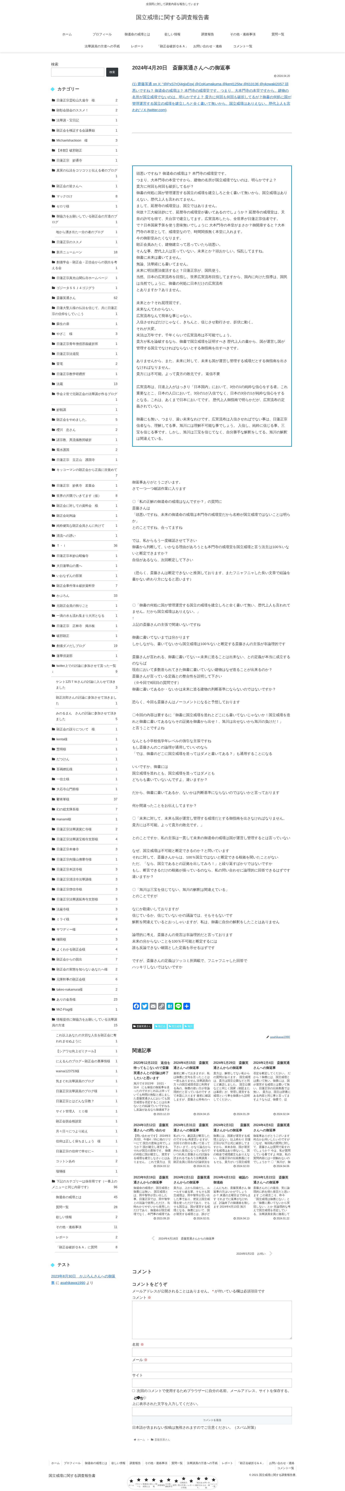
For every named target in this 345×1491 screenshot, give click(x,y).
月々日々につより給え (86, 1131)
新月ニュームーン (87, 252)
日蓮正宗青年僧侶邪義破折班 (87, 344)
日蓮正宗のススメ (87, 242)
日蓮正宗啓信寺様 (87, 889)
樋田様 (87, 939)
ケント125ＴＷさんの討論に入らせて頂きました (86, 684)
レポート (86, 1237)
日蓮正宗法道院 (87, 353)
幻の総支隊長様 (87, 809)
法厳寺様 (87, 909)
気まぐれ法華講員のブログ (86, 1081)
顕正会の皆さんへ (87, 186)
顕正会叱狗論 (87, 515)
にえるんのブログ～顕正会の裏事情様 (86, 1061)
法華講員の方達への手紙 (202, 1463)
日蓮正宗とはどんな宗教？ (86, 1101)
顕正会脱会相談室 (86, 1121)
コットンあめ (86, 1161)
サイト (137, 1375)
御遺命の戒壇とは (86, 1197)
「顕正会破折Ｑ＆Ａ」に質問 (86, 1247)
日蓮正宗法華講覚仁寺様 (87, 829)
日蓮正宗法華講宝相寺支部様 (87, 839)
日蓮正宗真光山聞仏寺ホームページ (87, 278)
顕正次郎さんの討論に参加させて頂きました (86, 700)
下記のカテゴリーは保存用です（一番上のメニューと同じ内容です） (84, 1184)
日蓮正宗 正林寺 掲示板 (87, 626)
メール (140, 1360)
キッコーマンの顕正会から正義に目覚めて (87, 472)
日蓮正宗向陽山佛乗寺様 (87, 859)
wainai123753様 (86, 1071)
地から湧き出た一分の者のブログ (86, 232)
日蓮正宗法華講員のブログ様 (86, 1091)
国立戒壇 (176, 1026)
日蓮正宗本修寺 (87, 849)
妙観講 (87, 409)
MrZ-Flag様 (87, 1009)
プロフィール (72, 1463)
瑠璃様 (86, 1171)
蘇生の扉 (87, 324)
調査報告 (135, 1463)
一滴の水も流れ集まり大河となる (87, 615)
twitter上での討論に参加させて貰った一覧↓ (84, 668)
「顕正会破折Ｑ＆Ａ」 (251, 1463)
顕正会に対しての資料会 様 (87, 505)
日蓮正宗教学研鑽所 (87, 374)
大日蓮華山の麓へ (87, 565)
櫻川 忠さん (87, 430)
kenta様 (87, 739)
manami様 (87, 819)
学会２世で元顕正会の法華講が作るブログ (87, 396)
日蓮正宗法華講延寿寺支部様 (87, 899)
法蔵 (87, 384)
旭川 (190, 1026)
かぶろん (87, 595)
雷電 (87, 363)
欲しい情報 (86, 1217)
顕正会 (162, 1026)
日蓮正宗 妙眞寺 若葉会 (87, 485)
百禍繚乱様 (87, 769)
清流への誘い (87, 535)
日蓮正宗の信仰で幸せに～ (86, 1151)
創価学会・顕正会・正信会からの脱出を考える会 (84, 265)
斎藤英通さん (144, 1026)
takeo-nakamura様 (87, 989)
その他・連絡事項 (86, 1227)
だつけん (87, 759)
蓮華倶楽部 (87, 655)
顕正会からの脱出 (87, 959)
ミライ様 (87, 919)
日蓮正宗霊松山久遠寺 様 (87, 100)
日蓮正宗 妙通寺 (87, 160)
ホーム (55, 1463)
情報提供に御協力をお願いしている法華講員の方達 (84, 1022)
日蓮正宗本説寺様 (87, 869)
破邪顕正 (87, 636)
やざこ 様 (87, 334)
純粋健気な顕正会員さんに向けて (87, 525)
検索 (54, 64)
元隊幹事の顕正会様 (87, 979)
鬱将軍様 (87, 799)
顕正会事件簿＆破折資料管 (87, 585)
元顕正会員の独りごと (87, 605)
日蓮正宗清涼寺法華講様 (87, 879)
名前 (138, 1344)
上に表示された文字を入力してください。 (166, 1404)
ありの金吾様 (87, 999)
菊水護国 (87, 449)
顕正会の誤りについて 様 (87, 729)
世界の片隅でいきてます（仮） (87, 495)
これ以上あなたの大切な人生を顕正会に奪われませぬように (86, 1038)
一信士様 (87, 779)
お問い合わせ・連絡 (281, 1463)
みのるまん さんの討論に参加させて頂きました (86, 716)
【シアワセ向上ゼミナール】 (86, 1051)
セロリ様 (87, 206)
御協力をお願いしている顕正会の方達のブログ (84, 219)
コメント (141, 1298)
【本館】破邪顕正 (87, 150)
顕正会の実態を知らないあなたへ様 (87, 969)
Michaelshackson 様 (87, 140)
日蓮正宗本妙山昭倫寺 (87, 555)
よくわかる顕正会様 (87, 949)
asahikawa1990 (72, 1283)
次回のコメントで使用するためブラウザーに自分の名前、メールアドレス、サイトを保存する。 (214, 1391)
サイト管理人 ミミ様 (86, 1111)
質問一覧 (86, 1207)
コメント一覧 (285, 1468)
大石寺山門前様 (87, 789)
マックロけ (87, 196)
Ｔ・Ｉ (87, 545)
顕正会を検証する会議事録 (87, 130)
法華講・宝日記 (87, 120)
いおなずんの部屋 (87, 575)
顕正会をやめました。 (87, 419)
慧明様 (87, 749)
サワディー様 (87, 929)
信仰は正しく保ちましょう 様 (86, 1141)
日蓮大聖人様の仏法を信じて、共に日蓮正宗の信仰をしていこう (84, 310)
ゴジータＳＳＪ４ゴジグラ (87, 288)
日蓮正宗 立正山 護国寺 (87, 459)
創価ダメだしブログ (87, 645)
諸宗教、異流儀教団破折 (87, 440)
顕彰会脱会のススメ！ (87, 110)
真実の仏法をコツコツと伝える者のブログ (87, 173)
